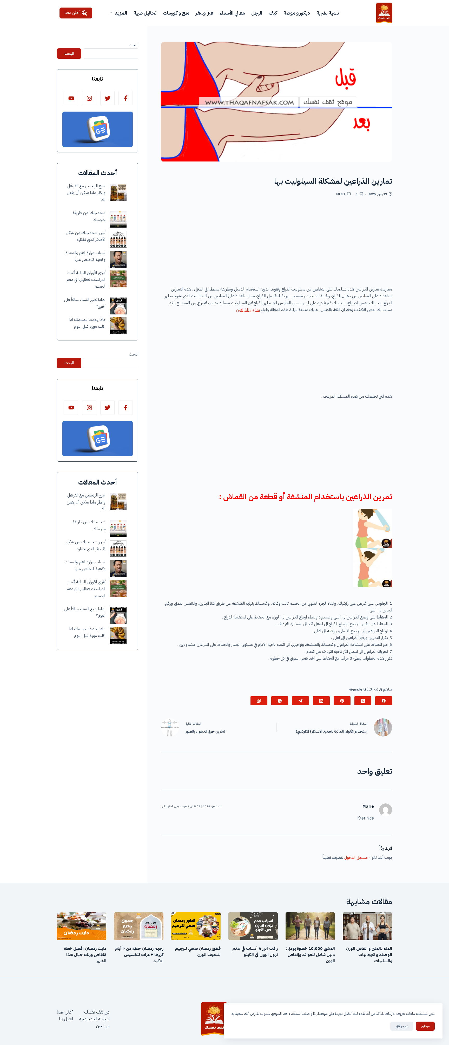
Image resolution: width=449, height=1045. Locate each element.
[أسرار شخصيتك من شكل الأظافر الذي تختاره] (118, 239)
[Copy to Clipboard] (258, 700)
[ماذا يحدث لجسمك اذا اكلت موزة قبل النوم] (118, 325)
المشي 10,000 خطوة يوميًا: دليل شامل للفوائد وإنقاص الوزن (310, 954)
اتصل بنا (66, 1019)
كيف (273, 12)
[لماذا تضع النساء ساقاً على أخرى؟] (118, 306)
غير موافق (401, 1026)
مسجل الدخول (356, 857)
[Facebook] (383, 700)
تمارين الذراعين (248, 310)
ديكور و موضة (296, 12)
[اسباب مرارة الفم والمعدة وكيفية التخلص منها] (118, 259)
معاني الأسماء (232, 12)
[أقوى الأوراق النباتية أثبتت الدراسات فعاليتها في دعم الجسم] (118, 278)
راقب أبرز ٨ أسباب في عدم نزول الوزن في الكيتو (255, 951)
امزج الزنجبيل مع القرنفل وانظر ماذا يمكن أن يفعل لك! (86, 193)
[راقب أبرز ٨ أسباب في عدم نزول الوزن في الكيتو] (253, 926)
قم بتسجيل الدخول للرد (174, 806)
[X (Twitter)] (362, 700)
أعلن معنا (72, 13)
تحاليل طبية (145, 12)
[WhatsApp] (279, 700)
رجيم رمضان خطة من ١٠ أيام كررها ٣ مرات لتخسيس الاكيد (139, 954)
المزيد (121, 12)
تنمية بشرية (327, 12)
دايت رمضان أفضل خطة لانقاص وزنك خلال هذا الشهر (85, 954)
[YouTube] (71, 98)
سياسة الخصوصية (94, 1019)
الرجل (256, 12)
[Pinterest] (342, 700)
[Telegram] (300, 700)
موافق (425, 1026)
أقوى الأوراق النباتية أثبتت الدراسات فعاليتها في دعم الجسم (86, 280)
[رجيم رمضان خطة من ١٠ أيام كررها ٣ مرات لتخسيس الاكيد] (138, 926)
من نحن (103, 1026)
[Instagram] (89, 98)
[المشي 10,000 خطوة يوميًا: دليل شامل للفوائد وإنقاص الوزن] (310, 926)
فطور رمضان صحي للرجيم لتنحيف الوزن (198, 951)
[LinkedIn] (321, 700)
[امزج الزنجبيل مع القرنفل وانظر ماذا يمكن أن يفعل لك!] (118, 192)
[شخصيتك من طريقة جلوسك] (118, 219)
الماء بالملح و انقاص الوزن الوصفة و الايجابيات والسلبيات (369, 954)
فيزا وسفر (204, 12)
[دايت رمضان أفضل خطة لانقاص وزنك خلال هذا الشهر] (81, 926)
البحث (133, 45)
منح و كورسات (176, 12)
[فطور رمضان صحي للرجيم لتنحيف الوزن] (196, 926)
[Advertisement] (276, 243)
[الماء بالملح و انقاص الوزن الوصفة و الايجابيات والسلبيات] (367, 926)
